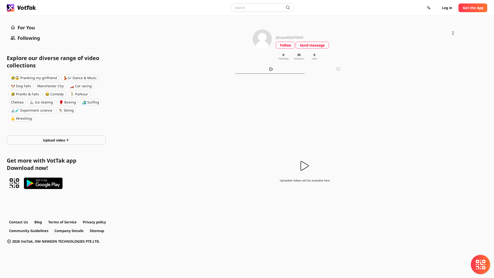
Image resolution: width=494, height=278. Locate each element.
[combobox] (262, 8)
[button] (429, 7)
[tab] (270, 69)
